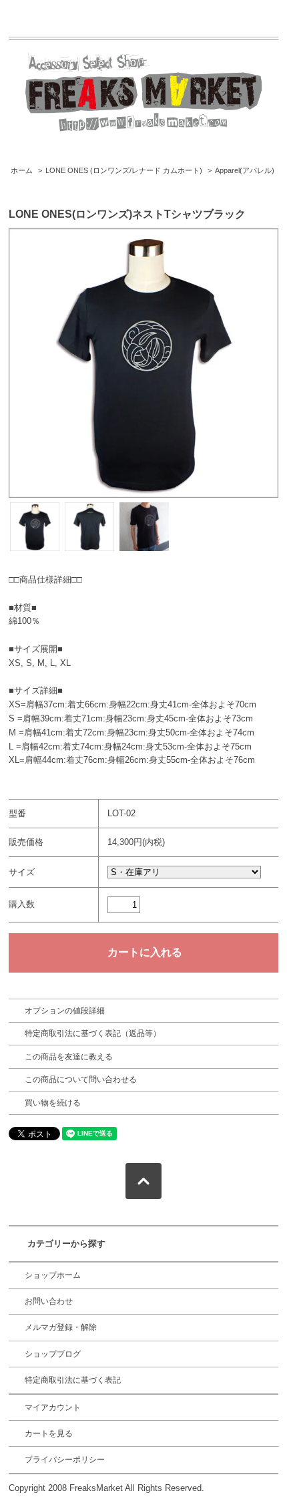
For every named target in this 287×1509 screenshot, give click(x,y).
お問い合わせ (49, 1301)
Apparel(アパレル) (244, 170)
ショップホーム (53, 1275)
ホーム (22, 170)
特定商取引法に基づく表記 (73, 1380)
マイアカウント (53, 1407)
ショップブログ (53, 1354)
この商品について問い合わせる (81, 1079)
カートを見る (49, 1433)
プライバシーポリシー (65, 1459)
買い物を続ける (53, 1103)
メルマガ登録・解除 (61, 1327)
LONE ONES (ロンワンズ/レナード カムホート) (123, 170)
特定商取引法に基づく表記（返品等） (93, 1033)
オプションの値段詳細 (65, 1010)
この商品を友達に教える (69, 1056)
